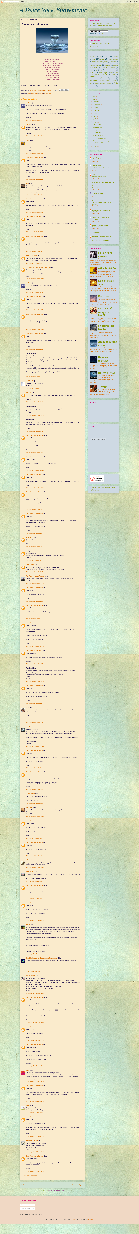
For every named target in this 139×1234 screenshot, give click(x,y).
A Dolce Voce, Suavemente (53, 9)
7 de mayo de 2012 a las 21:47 (35, 509)
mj (27, 551)
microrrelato (93, 72)
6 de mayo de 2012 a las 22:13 (35, 153)
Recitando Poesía (97, 165)
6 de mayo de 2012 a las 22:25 (35, 179)
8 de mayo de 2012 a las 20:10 (35, 664)
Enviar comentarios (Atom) (56, 1190)
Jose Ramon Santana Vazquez (35, 576)
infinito (41, 93)
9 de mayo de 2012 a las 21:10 (35, 816)
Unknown (29, 124)
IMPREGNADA (96, 212)
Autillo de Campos (31, 255)
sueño (107, 80)
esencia (98, 65)
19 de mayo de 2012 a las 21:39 (35, 1171)
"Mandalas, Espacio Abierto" (104, 25)
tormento (102, 83)
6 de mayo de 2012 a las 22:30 (35, 232)
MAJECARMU (30, 975)
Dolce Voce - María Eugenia (38, 90)
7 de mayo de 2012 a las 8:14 (34, 402)
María (28, 924)
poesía (46, 93)
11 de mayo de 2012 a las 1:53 (34, 954)
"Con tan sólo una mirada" (99, 159)
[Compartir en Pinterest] (68, 90)
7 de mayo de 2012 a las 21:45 (35, 470)
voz (95, 86)
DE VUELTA (95, 195)
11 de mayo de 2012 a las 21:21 (35, 1066)
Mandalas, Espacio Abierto (100, 201)
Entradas (24, 1205)
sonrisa (102, 80)
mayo (95, 122)
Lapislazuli (29, 381)
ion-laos (28, 103)
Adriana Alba (30, 871)
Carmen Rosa (30, 564)
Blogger (90, 1219)
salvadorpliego (30, 793)
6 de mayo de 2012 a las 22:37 (35, 251)
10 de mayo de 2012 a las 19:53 (35, 920)
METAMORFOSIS (32, 1140)
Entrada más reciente (28, 1185)
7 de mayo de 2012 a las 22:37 (35, 560)
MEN (27, 1070)
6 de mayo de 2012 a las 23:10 (35, 278)
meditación (113, 70)
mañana (101, 70)
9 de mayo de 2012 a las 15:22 (35, 789)
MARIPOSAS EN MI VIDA (100, 240)
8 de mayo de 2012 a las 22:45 (35, 703)
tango (91, 83)
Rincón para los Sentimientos (101, 210)
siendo (95, 80)
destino (113, 63)
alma (106, 56)
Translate (103, 33)
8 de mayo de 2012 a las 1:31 (34, 572)
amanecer (115, 56)
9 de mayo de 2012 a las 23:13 (35, 867)
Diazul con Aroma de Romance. (101, 236)
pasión (104, 74)
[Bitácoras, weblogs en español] (94, 490)
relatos (98, 79)
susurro (114, 80)
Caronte (93, 61)
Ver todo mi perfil (95, 46)
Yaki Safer (29, 537)
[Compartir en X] (64, 90)
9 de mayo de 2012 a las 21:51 (35, 838)
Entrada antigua (77, 1185)
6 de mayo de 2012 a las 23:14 (35, 310)
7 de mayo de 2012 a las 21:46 (35, 488)
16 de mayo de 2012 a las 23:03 (35, 1136)
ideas (107, 69)
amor (32, 93)
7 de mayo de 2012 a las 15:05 (35, 415)
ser (90, 80)
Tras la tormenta (98, 135)
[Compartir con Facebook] (66, 90)
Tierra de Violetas (97, 193)
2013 (93, 96)
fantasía (113, 67)
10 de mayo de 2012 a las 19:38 (35, 881)
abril (95, 146)
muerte (106, 72)
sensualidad (105, 79)
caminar (115, 59)
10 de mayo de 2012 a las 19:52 (35, 898)
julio (95, 116)
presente (113, 77)
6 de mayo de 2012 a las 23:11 (34, 292)
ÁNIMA (94, 175)
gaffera (73, 1219)
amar (28, 93)
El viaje (95, 130)
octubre (96, 107)
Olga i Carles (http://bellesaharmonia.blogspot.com (41, 958)
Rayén (28, 1105)
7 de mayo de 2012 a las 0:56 (34, 376)
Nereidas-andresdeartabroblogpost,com (38, 267)
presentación (104, 77)
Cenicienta (99, 61)
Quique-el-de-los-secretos (99, 176)
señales (114, 79)
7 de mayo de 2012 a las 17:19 (35, 431)
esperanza (107, 65)
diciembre (97, 101)
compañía (113, 61)
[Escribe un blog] (62, 90)
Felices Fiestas (93, 69)
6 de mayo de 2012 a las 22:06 (35, 136)
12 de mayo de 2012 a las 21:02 (35, 1081)
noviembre (97, 104)
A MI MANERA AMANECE (100, 217)
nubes (111, 72)
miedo (100, 72)
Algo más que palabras (99, 158)
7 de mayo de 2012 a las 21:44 (35, 452)
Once (116, 72)
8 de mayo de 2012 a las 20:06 (35, 601)
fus (27, 707)
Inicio (54, 1185)
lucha (91, 70)
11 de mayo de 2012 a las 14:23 (35, 971)
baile (110, 59)
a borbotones (93, 56)
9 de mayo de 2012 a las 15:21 (35, 768)
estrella (28, 727)
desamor (98, 63)
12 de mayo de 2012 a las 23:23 (35, 1101)
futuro (101, 69)
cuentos (91, 63)
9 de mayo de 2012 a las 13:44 (35, 746)
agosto (96, 113)
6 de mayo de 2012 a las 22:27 (35, 212)
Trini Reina (29, 392)
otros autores (95, 74)
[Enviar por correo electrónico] (60, 90)
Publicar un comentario (30, 1175)
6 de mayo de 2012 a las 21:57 (35, 120)
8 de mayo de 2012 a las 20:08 (35, 646)
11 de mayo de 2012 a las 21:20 (35, 1022)
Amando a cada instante (100, 138)
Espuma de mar (97, 127)
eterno (36, 93)
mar (107, 70)
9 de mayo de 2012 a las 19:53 (35, 803)
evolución (104, 67)
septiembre (97, 110)
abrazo (100, 56)
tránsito (109, 83)
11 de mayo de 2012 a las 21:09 (35, 993)
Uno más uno (97, 132)
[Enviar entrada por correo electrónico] (56, 90)
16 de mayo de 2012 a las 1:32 (35, 1112)
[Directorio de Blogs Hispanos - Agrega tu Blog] (104, 489)
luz (96, 70)
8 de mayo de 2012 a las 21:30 (35, 681)
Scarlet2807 (29, 807)
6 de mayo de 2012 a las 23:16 (35, 329)
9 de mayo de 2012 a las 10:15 (35, 722)
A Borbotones (96, 232)
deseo (105, 63)
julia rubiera (30, 860)
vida (50, 93)
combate (106, 61)
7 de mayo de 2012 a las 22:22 (35, 546)
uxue (27, 183)
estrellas (115, 65)
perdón (113, 74)
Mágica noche (96, 227)
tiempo (96, 83)
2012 (93, 99)
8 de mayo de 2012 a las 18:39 (35, 583)
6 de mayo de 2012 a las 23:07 (35, 263)
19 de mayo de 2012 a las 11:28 (35, 1152)
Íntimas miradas (97, 124)
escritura (92, 65)
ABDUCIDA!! (95, 219)
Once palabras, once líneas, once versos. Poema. (102, 142)
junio (95, 119)
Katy (27, 140)
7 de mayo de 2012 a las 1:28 (34, 388)
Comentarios (26, 1208)
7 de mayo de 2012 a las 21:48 (35, 533)
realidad (91, 79)
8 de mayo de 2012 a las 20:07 (35, 618)
